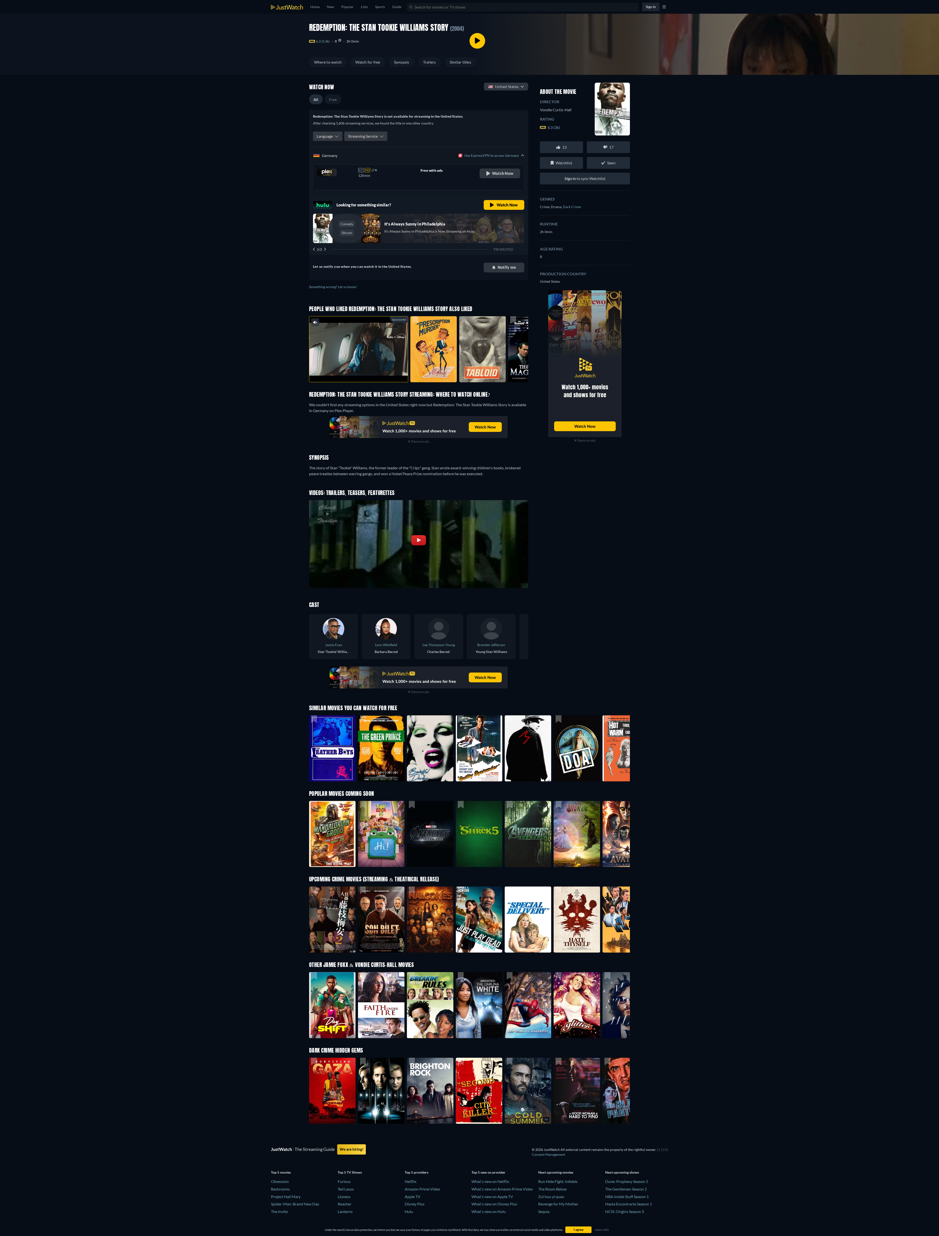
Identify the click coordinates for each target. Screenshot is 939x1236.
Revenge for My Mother (558, 1204)
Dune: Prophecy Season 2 (626, 1181)
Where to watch (328, 62)
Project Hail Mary (286, 1196)
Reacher (344, 1204)
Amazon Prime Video (422, 1189)
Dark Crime (572, 207)
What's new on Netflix (490, 1181)
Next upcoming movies (555, 1172)
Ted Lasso (346, 1189)
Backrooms (280, 1189)
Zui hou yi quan (551, 1196)
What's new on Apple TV (492, 1196)
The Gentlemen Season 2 (626, 1189)
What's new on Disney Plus (494, 1204)
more (362, 372)
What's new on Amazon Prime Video (502, 1189)
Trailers (429, 62)
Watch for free (367, 62)
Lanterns (345, 1211)
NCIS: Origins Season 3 (624, 1211)
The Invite (279, 1211)
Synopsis (401, 62)
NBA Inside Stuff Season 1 (627, 1196)
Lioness (344, 1196)
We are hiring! (351, 1149)
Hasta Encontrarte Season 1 (628, 1204)
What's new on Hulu (488, 1211)
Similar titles (460, 62)
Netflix (410, 1181)
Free (333, 99)
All (315, 99)
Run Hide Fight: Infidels (558, 1181)
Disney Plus (415, 1204)
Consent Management (548, 1154)
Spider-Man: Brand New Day (295, 1204)
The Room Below (552, 1189)
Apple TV (412, 1196)
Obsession (280, 1181)
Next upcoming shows (622, 1172)
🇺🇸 (503, 86)
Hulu (409, 1211)
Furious (344, 1181)
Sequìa (543, 1211)
